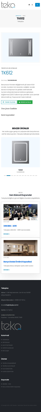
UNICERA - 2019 (10, 226)
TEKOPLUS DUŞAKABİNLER (9, 363)
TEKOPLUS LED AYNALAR (8, 366)
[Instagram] (32, 4)
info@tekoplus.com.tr (11, 305)
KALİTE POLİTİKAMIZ (7, 345)
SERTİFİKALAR (6, 342)
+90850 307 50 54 (19, 300)
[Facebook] (29, 4)
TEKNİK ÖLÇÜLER (10, 102)
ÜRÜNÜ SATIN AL (26, 102)
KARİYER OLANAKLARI (8, 348)
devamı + (7, 234)
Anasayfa (18, 15)
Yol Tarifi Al (9, 310)
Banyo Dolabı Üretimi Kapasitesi (18, 261)
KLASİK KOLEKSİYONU (8, 371)
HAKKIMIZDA (5, 339)
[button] (5, 175)
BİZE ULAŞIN (5, 351)
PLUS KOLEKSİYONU (7, 369)
